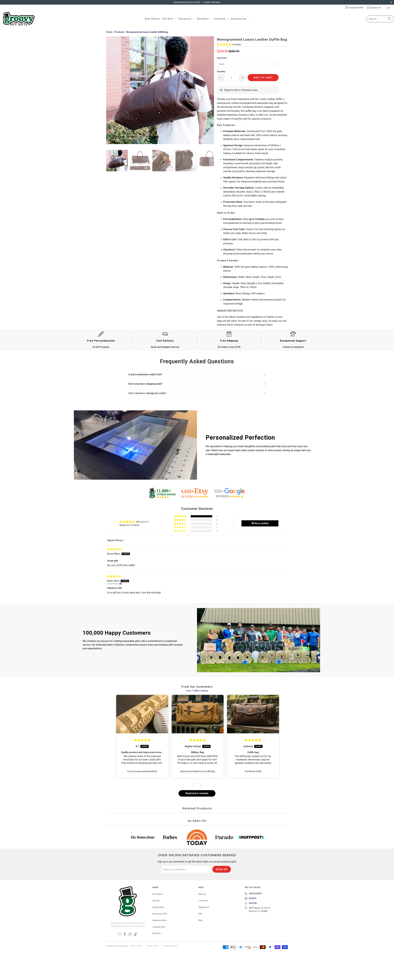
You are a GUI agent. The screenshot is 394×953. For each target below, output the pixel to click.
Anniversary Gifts (159, 914)
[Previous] (108, 90)
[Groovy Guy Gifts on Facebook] (125, 934)
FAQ (200, 914)
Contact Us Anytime (293, 347)
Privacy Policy (153, 946)
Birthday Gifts (158, 907)
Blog (200, 920)
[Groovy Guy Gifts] (19, 19)
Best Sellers (157, 894)
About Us (202, 894)
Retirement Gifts (159, 920)
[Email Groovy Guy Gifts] (119, 934)
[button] (169, 19)
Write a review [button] (259, 523)
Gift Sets (156, 901)
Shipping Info (204, 907)
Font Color (222, 58)
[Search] (389, 19)
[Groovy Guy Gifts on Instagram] (130, 934)
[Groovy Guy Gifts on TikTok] (135, 934)
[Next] (211, 90)
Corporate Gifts (158, 927)
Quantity (221, 71)
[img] (114, 549)
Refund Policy (136, 946)
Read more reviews (197, 793)
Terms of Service (170, 946)
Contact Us (203, 901)
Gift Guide (156, 933)
